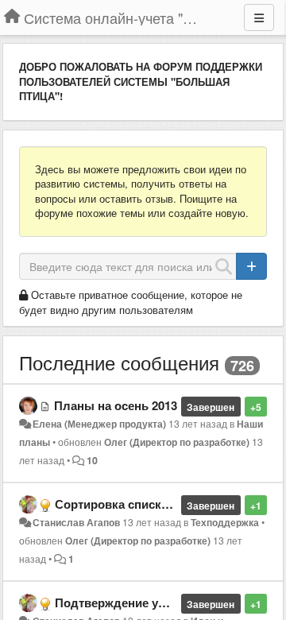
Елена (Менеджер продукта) (99, 424)
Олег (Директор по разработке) (176, 442)
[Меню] (259, 17)
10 (92, 460)
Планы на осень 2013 (115, 405)
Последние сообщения (119, 362)
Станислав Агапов (76, 522)
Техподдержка (225, 522)
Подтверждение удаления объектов (161, 602)
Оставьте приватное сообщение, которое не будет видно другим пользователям (130, 302)
